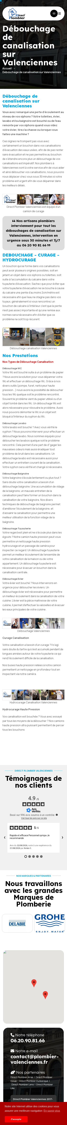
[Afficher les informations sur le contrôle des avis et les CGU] (56, 814)
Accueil (7, 68)
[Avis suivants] (62, 838)
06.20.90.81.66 (28, 1040)
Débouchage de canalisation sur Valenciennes (31, 72)
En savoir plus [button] (52, 1110)
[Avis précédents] (4, 838)
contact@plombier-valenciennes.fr (35, 1059)
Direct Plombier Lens (23, 1084)
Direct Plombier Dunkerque (33, 1080)
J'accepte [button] (16, 1119)
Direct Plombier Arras (22, 1077)
